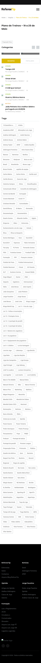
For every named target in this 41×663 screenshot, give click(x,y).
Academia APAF (8, 130)
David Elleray (7, 208)
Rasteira (21, 458)
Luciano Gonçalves (24, 370)
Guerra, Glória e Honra (15, 97)
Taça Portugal (8, 507)
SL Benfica (6, 487)
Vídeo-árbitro (15, 522)
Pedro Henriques (8, 429)
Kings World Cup (8, 306)
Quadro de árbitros (9, 453)
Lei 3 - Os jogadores (9, 336)
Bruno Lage (26, 164)
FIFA (4, 252)
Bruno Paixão (7, 169)
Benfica (25, 154)
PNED (26, 434)
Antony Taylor (7, 145)
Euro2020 (29, 238)
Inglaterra (16, 282)
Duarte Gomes (8, 218)
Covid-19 (21, 199)
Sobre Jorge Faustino (29, 588)
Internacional (28, 282)
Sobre (4, 571)
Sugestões (20, 497)
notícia (8, 103)
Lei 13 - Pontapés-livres (11, 316)
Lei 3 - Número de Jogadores (12, 331)
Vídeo (5, 522)
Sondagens (31, 487)
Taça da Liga (23, 502)
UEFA (35, 512)
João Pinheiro (22, 292)
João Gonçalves (8, 292)
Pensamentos (7, 434)
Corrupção (22, 194)
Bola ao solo (28, 159)
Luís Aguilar (7, 375)
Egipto (34, 218)
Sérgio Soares (7, 482)
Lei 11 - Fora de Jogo (25, 306)
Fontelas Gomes (15, 252)
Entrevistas (5, 568)
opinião (8, 66)
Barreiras (15, 154)
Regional (6, 463)
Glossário (5, 621)
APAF (18, 145)
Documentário (22, 213)
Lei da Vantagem (23, 345)
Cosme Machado (8, 199)
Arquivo (10, 17)
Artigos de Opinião (8, 588)
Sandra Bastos (8, 473)
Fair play (6, 247)
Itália (5, 287)
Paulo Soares (7, 424)
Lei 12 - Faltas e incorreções (12, 311)
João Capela (27, 287)
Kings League (30, 301)
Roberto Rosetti (8, 468)
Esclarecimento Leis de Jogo (12, 228)
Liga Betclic (31, 350)
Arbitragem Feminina (10, 150)
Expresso (17, 243)
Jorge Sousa (21, 296)
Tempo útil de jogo (9, 512)
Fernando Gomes (29, 247)
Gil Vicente (31, 267)
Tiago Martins (24, 512)
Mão (19, 385)
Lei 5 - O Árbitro (8, 345)
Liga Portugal (7, 365)
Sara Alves (21, 478)
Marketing (18, 389)
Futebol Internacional (25, 262)
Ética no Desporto (16, 233)
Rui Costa (21, 468)
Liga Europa (24, 360)
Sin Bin (31, 482)
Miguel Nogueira (8, 394)
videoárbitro (28, 522)
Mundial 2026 (7, 399)
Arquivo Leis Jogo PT (9, 625)
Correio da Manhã (9, 194)
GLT (4, 272)
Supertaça (31, 497)
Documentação (8, 213)
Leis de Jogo (7, 350)
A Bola (20, 125)
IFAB (26, 277)
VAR (19, 517)
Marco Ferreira (30, 385)
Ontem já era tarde (9, 419)
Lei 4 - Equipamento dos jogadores (14, 341)
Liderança (19, 350)
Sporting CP (21, 492)
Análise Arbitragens (8, 591)
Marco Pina (7, 389)
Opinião (22, 419)
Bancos (5, 154)
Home (3, 17)
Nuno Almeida (8, 414)
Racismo (30, 453)
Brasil (5, 164)
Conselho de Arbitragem (28, 189)
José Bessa (7, 301)
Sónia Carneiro (8, 492)
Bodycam (17, 159)
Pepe (18, 434)
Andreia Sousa (8, 140)
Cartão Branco (8, 179)
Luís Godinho (31, 375)
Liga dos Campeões (9, 360)
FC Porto (16, 247)
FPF (15, 257)
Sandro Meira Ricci (23, 473)
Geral (24, 568)
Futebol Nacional (9, 267)
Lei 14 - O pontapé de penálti (12, 321)
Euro (20, 238)
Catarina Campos (9, 184)
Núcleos (28, 409)
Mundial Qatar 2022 (9, 404)
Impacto (6, 282)
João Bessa (15, 287)
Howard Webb (29, 272)
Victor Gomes (29, 517)
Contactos (5, 574)
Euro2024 (6, 243)
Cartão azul (33, 174)
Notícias (18, 409)
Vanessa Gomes (8, 517)
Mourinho (22, 394)
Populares (30, 61)
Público (32, 448)
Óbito (18, 414)
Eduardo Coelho (22, 218)
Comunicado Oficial (9, 189)
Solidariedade (19, 487)
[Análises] (30, 53)
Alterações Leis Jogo (25, 130)
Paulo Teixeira (21, 424)
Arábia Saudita (29, 145)
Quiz (21, 453)
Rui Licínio (32, 468)
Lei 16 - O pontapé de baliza (12, 326)
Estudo (29, 228)
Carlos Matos (7, 174)
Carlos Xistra (20, 174)
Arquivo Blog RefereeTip (10, 577)
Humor (18, 277)
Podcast (6, 438)
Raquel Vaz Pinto (9, 458)
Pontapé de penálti (9, 443)
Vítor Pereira (31, 527)
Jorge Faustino (13, 72)
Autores (4, 598)
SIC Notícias (21, 482)
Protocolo (22, 448)
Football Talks (30, 252)
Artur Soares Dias (27, 150)
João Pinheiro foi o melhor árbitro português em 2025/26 (20, 107)
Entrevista (24, 223)
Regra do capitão (19, 463)
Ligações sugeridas (8, 631)
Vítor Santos (7, 531)
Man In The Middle (9, 380)
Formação (6, 257)
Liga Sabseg (20, 365)
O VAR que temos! (13, 88)
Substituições (7, 497)
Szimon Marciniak (9, 502)
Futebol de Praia (8, 262)
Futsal (21, 267)
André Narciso (25, 135)
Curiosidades (23, 203)
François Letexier (27, 257)
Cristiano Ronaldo (9, 203)
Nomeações (7, 409)
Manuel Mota (24, 380)
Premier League (25, 443)
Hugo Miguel (7, 277)
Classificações (32, 184)
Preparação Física (7, 42)
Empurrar (6, 223)
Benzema (6, 159)
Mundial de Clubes (23, 399)
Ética (5, 233)
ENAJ (15, 223)
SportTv (31, 492)
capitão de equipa (22, 169)
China (21, 184)
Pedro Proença (23, 429)
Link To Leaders (8, 370)
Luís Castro (19, 375)
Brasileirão (15, 164)
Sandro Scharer (8, 478)
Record (31, 458)
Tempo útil (10, 69)
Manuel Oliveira (8, 385)
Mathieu (29, 389)
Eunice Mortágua (9, 238)
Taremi (19, 507)
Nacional (24, 404)
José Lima (18, 301)
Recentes (11, 61)
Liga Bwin (6, 355)
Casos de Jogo (22, 179)
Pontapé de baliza (19, 438)
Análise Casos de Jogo (30, 598)
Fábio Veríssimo (29, 243)
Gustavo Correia (15, 272)
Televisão (29, 507)
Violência (6, 527)
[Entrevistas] (11, 53)
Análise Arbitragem (9, 135)
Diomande (29, 208)
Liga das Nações (19, 355)
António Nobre (22, 140)
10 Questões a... (8, 125)
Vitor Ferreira (18, 527)
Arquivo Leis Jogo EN (9, 628)
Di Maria (19, 208)
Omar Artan (10, 78)
